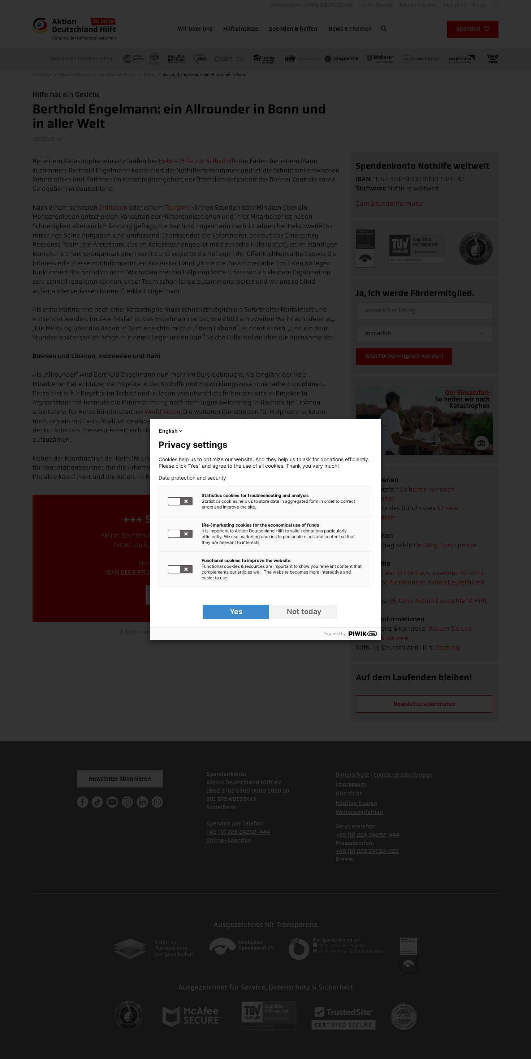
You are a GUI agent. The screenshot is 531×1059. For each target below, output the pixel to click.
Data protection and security (192, 478)
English (168, 431)
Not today (304, 611)
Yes (236, 611)
